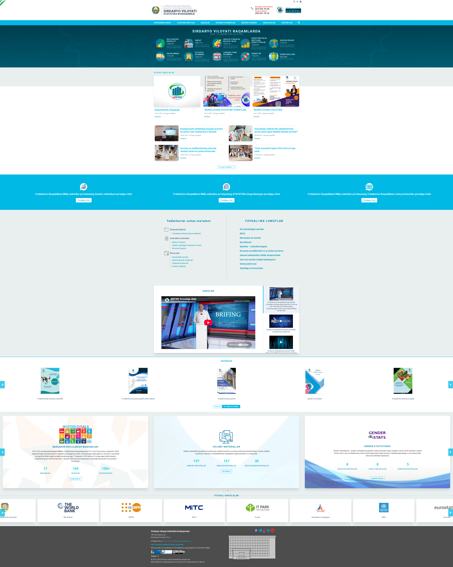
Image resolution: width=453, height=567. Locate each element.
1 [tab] (223, 491)
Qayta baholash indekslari (182, 260)
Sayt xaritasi (168, 541)
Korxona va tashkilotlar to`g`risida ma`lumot (261, 251)
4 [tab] (230, 491)
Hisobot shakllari (179, 266)
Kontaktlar (287, 23)
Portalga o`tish (84, 200)
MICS (243, 233)
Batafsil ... (158, 117)
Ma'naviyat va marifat (250, 238)
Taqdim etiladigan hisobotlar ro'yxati (186, 245)
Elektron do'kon (232, 406)
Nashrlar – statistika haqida (253, 246)
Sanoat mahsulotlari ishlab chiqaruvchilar (260, 255)
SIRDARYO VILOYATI (180, 11)
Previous (2, 382)
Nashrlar (205, 23)
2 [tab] (226, 491)
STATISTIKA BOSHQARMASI (179, 13)
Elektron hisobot (178, 242)
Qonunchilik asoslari (180, 257)
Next (450, 382)
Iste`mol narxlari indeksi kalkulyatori (258, 259)
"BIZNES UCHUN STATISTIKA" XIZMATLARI (225, 110)
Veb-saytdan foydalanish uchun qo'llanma (167, 545)
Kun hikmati (245, 242)
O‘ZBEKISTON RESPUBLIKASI (177, 6)
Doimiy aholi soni (248, 264)
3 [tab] (228, 491)
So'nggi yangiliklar (169, 113)
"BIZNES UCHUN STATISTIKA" (268, 110)
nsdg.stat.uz (75, 479)
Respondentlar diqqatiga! (167, 110)
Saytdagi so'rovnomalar (251, 268)
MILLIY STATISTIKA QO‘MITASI (177, 8)
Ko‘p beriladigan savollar (252, 229)
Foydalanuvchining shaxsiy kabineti (186, 233)
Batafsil (217, 406)
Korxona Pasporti (179, 248)
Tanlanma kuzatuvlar (180, 263)
